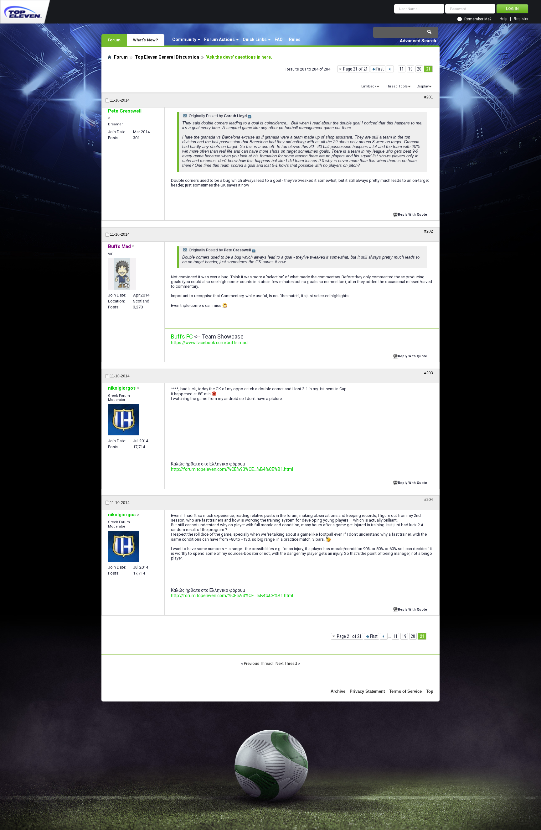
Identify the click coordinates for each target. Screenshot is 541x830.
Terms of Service (405, 691)
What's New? (145, 39)
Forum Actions (219, 39)
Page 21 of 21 (355, 68)
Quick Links (255, 39)
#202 (428, 231)
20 (419, 68)
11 (401, 68)
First (380, 68)
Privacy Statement (367, 691)
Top (429, 691)
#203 (428, 373)
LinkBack (368, 86)
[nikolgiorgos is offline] (123, 419)
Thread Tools (397, 86)
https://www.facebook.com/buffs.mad (209, 342)
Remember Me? (477, 19)
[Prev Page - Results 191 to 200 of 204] (390, 69)
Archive (338, 691)
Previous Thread (258, 663)
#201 (428, 97)
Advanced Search (418, 40)
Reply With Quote (412, 215)
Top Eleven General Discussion (167, 57)
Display (423, 86)
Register (521, 19)
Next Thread (286, 663)
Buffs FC (182, 336)
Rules (295, 39)
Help (503, 19)
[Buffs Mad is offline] (122, 274)
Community (184, 39)
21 (428, 68)
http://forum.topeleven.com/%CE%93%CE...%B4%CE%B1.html (232, 469)
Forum (114, 39)
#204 (428, 499)
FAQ (279, 39)
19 (410, 68)
